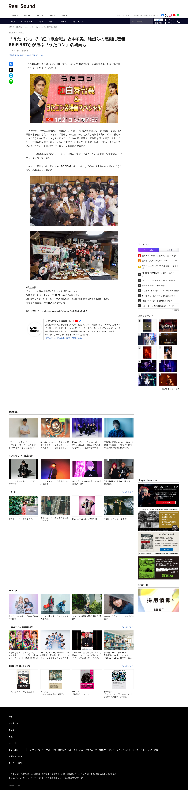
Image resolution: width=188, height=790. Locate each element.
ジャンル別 (76, 21)
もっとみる (127, 492)
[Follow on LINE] (178, 15)
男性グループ (91, 749)
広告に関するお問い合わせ (94, 773)
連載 (51, 21)
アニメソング (146, 749)
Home (15, 15)
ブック (171, 23)
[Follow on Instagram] (170, 15)
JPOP (33, 55)
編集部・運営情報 (41, 773)
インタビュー (26, 21)
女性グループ (105, 749)
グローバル (78, 749)
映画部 (159, 23)
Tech (52, 15)
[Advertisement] (112, 6)
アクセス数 (148, 250)
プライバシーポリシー (18, 777)
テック (171, 20)
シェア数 (169, 250)
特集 (13, 21)
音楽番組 (13, 55)
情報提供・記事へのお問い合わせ (66, 773)
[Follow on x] (166, 15)
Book (65, 15)
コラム (41, 21)
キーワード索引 (15, 763)
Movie (40, 15)
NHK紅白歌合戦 (24, 55)
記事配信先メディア (74, 777)
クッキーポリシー (38, 777)
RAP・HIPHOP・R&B (62, 749)
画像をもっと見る (169, 388)
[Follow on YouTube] (174, 15)
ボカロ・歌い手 (131, 749)
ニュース (62, 21)
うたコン (40, 55)
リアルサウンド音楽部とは (20, 773)
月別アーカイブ (15, 756)
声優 (156, 749)
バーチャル (118, 749)
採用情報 (112, 773)
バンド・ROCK (43, 749)
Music (27, 15)
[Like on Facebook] (162, 15)
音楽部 (158, 20)
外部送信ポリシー (55, 777)
